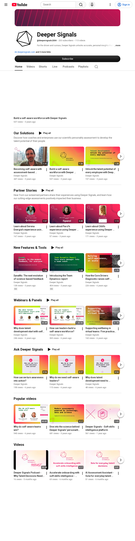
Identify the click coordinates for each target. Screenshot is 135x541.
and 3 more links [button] (43, 52)
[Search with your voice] (92, 4)
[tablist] (67, 67)
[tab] (19, 67)
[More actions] (46, 170)
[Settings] (110, 5)
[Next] (120, 156)
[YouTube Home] (19, 4)
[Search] (81, 4)
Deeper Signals (20, 176)
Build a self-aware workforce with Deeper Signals (40, 118)
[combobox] (59, 5)
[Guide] (6, 5)
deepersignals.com (26, 52)
